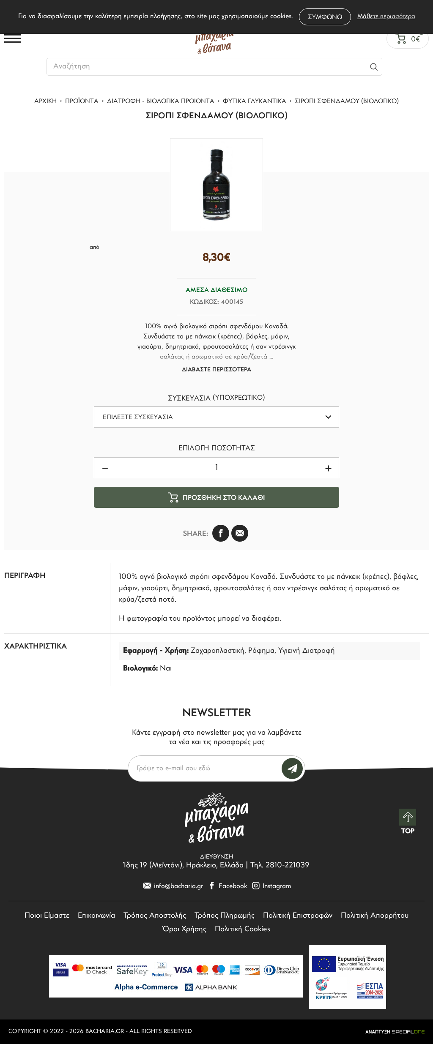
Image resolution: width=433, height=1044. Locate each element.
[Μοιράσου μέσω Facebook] (220, 533)
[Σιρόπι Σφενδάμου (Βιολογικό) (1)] (216, 185)
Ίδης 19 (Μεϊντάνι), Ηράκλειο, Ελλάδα (184, 866)
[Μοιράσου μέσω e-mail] (239, 533)
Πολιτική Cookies (242, 929)
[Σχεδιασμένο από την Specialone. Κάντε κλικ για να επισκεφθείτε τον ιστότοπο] (395, 1032)
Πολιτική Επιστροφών (297, 916)
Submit (292, 768)
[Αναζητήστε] (374, 66)
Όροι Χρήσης (184, 929)
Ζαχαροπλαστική (217, 651)
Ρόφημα (261, 651)
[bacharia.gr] (214, 38)
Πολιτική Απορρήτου (374, 916)
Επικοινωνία (96, 916)
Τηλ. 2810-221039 (280, 866)
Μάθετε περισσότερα (386, 17)
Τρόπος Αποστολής (154, 916)
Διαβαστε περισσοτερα (216, 370)
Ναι (166, 669)
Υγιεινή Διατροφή (306, 651)
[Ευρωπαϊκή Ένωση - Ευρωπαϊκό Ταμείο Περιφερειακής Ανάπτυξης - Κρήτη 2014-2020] (347, 977)
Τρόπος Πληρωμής (225, 916)
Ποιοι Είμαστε (47, 916)
